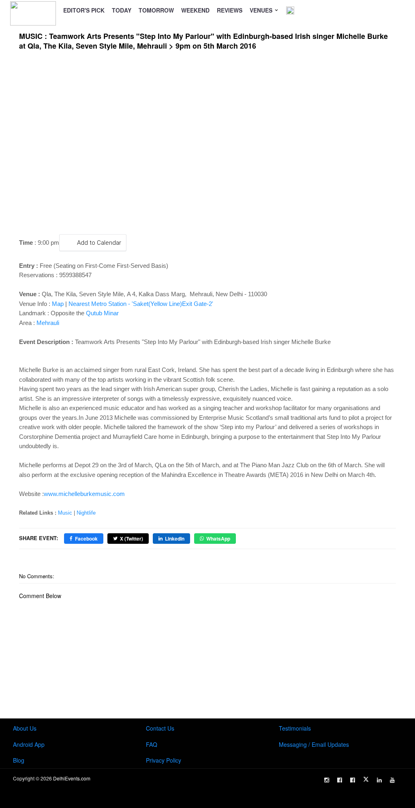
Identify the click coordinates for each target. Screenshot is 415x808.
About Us (24, 728)
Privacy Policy (163, 760)
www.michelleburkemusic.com (84, 493)
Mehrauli (47, 322)
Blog (18, 760)
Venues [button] (262, 10)
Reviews (229, 10)
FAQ (151, 744)
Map (58, 303)
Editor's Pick (84, 10)
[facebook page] (339, 780)
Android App (29, 744)
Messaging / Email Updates (314, 744)
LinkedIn (174, 538)
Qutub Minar (102, 313)
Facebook (86, 538)
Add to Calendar (99, 242)
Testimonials (295, 728)
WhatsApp (218, 538)
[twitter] (366, 779)
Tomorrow (156, 10)
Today (121, 10)
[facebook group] (352, 780)
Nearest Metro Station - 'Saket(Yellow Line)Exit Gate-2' (140, 303)
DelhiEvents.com (71, 778)
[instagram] (326, 780)
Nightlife (86, 513)
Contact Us (160, 728)
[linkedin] (379, 780)
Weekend (195, 10)
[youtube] (392, 780)
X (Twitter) (131, 538)
